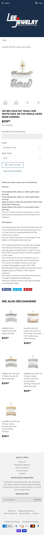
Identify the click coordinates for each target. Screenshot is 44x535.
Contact (22, 473)
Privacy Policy (22, 471)
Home (4, 40)
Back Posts (6, 153)
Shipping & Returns (22, 465)
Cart (40, 3)
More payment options (13, 171)
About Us (22, 462)
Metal (4, 143)
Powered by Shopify (30, 522)
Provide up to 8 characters (13, 132)
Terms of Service (22, 468)
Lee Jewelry (15, 522)
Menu (7, 3)
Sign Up (37, 500)
